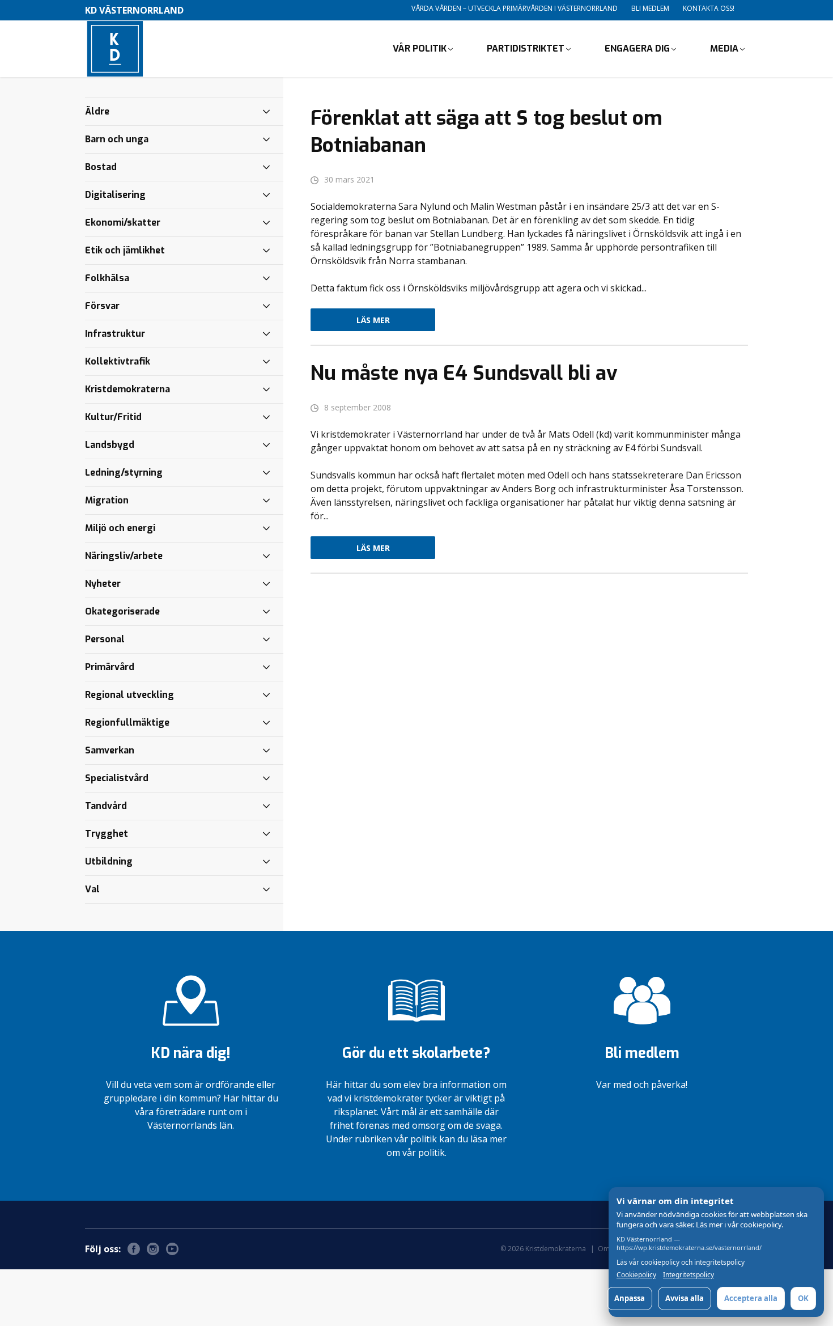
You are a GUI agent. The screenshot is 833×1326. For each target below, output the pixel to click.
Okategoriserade (122, 611)
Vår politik (420, 48)
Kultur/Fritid (113, 417)
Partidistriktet (525, 48)
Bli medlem (650, 8)
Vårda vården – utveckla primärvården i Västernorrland (514, 8)
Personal (105, 639)
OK (803, 1298)
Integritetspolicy (688, 1275)
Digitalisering (115, 195)
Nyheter (103, 584)
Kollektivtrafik (117, 361)
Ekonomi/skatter (122, 222)
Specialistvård (116, 778)
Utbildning (109, 861)
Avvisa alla (684, 1298)
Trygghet (106, 834)
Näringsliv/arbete (124, 556)
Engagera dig (637, 48)
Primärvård (109, 667)
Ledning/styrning (124, 472)
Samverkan (109, 750)
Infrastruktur (115, 334)
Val (92, 889)
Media (724, 48)
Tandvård (106, 806)
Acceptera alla (750, 1298)
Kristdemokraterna (127, 389)
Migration (107, 500)
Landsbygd (109, 445)
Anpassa (629, 1298)
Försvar (102, 306)
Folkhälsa (107, 278)
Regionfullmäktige (127, 722)
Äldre (97, 111)
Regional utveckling (129, 695)
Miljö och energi (120, 528)
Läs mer (373, 320)
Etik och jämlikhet (125, 250)
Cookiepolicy (636, 1275)
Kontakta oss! (708, 8)
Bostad (101, 167)
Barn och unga (116, 139)
